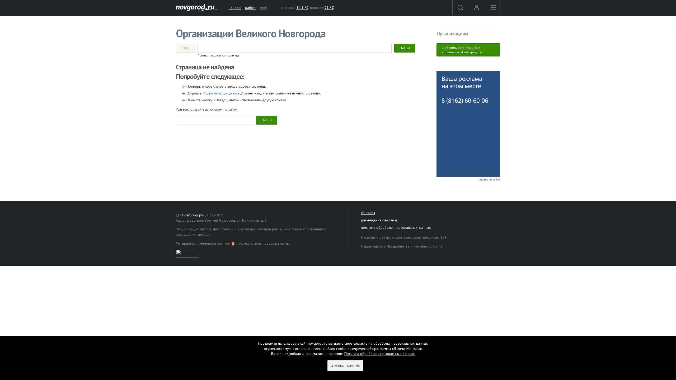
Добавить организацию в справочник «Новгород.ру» (462, 50)
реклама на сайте (489, 179)
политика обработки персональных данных (396, 227)
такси (222, 55)
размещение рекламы (379, 220)
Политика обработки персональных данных (379, 353)
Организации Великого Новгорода (251, 33)
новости (235, 7)
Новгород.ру (192, 215)
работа (250, 7)
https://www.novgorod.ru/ (223, 93)
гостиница (233, 55)
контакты (368, 212)
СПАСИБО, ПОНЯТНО (345, 366)
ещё (263, 7)
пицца (214, 55)
